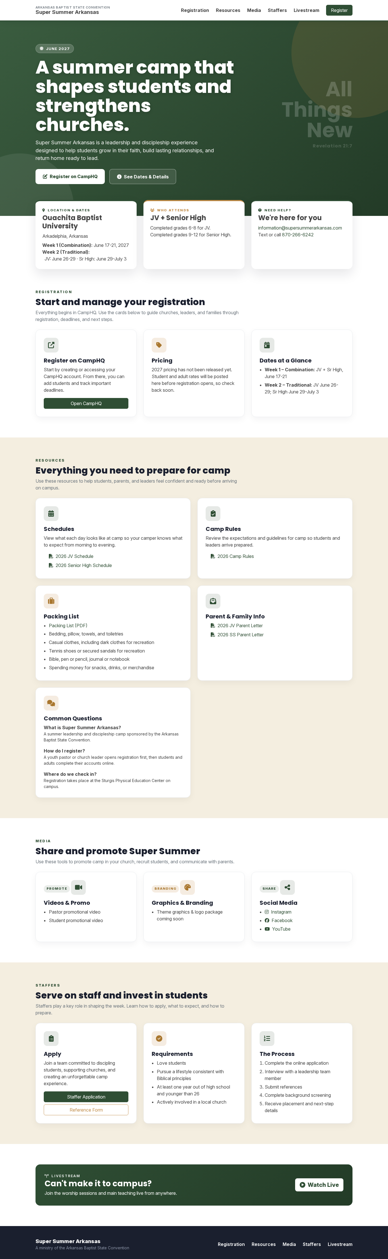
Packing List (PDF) (68, 625)
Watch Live (323, 1184)
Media (254, 10)
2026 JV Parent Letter (239, 625)
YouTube (281, 929)
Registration (195, 10)
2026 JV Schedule (74, 556)
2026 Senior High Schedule (83, 565)
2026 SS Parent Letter (240, 634)
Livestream (306, 10)
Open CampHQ (86, 403)
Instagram (280, 912)
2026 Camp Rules (235, 556)
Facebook (281, 920)
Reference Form (86, 1110)
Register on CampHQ (74, 176)
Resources (228, 10)
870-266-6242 (298, 234)
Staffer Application (86, 1097)
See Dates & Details (146, 177)
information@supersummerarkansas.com (300, 228)
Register (339, 10)
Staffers (277, 10)
